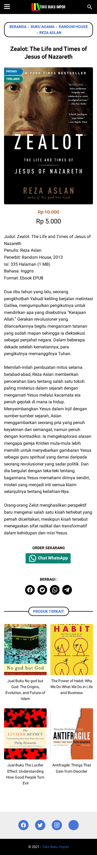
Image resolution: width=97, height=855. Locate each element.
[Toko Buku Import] (48, 7)
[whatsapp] (55, 590)
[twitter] (42, 590)
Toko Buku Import (55, 847)
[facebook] (30, 590)
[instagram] (57, 825)
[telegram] (67, 590)
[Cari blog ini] (89, 7)
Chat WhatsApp (52, 557)
